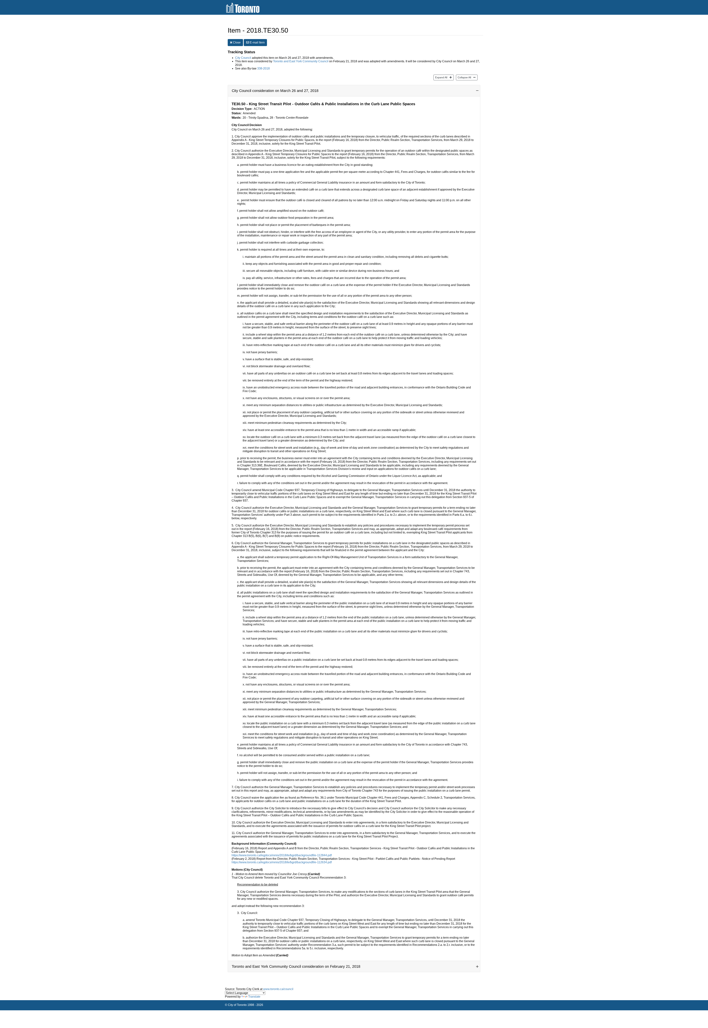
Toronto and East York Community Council (300, 61)
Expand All (440, 77)
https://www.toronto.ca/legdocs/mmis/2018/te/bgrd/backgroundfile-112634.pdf (282, 862)
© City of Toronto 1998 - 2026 (244, 1004)
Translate (254, 996)
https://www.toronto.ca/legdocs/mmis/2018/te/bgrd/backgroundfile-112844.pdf (282, 855)
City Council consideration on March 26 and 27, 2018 (275, 91)
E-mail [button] (257, 42)
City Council (243, 57)
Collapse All (463, 77)
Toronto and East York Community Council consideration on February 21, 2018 (296, 966)
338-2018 (263, 68)
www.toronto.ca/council (278, 989)
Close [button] (236, 42)
